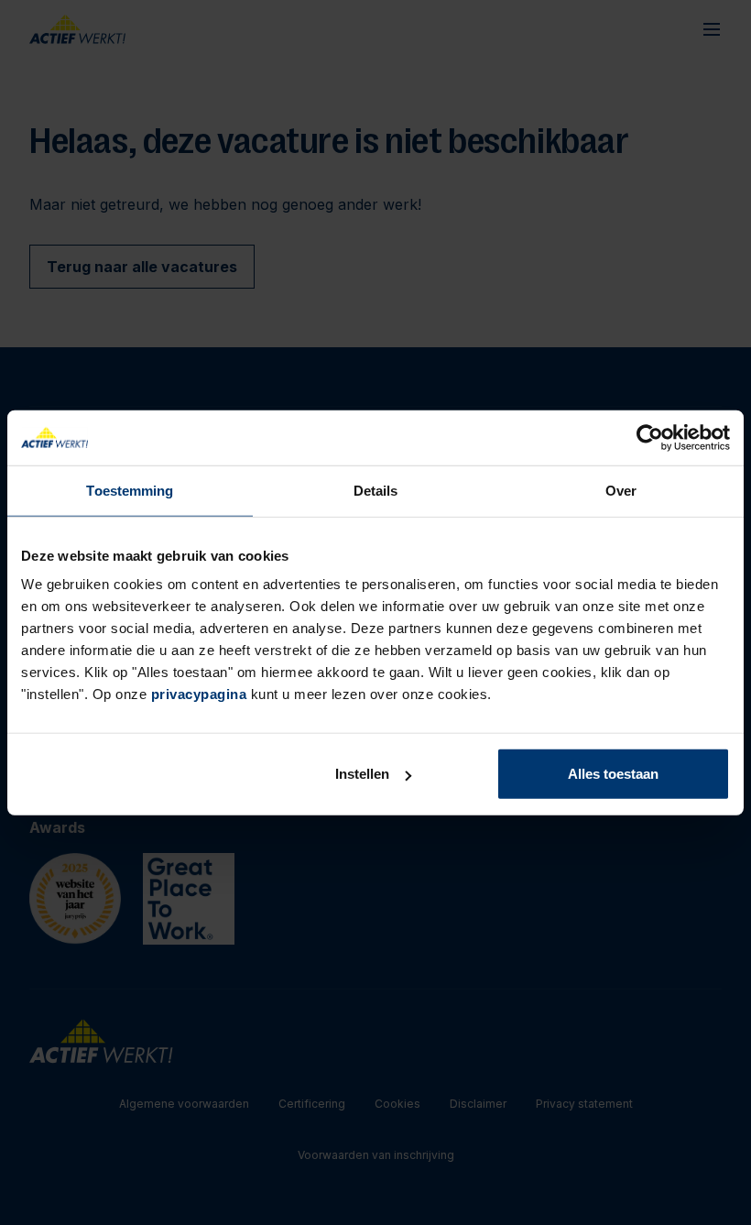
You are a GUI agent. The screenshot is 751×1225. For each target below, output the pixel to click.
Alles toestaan (613, 774)
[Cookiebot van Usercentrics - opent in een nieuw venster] (650, 437)
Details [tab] (376, 490)
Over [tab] (621, 490)
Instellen (362, 774)
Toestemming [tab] (129, 490)
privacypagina (199, 694)
